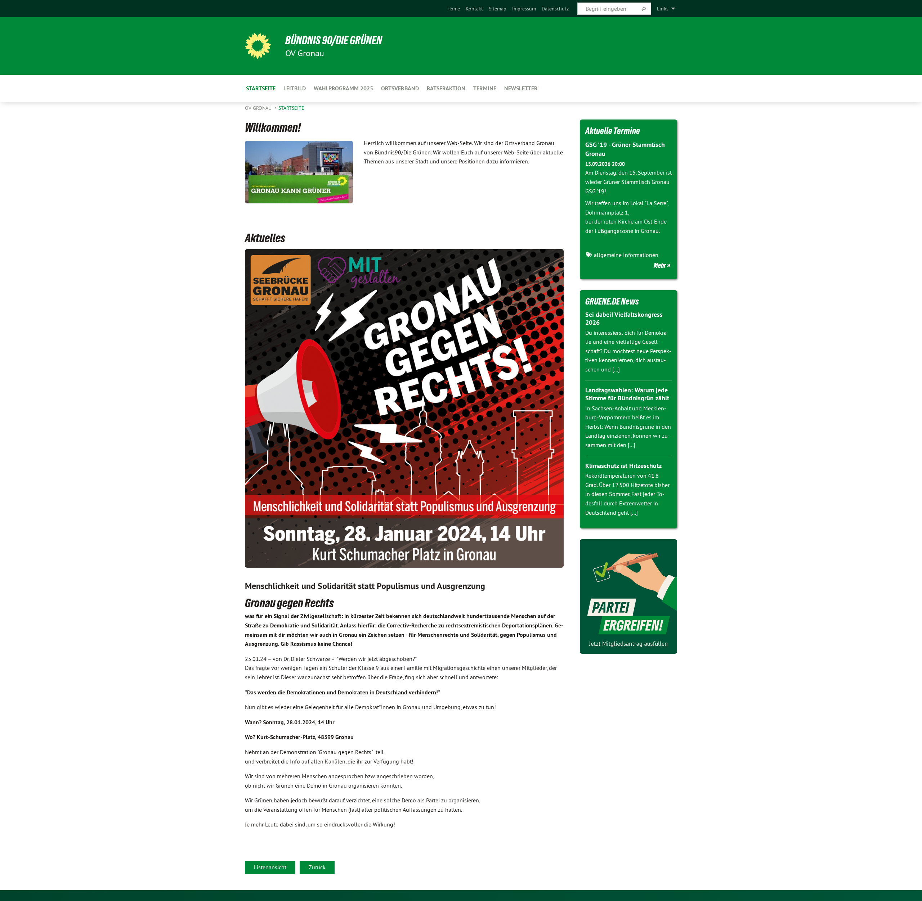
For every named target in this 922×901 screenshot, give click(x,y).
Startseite (291, 108)
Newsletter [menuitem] (521, 88)
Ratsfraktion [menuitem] (446, 88)
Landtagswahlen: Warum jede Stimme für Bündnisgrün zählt (627, 394)
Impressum (524, 8)
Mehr (660, 265)
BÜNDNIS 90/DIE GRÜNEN (333, 40)
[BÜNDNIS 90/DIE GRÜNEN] (258, 46)
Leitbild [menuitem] (294, 88)
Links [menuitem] (662, 8)
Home (453, 8)
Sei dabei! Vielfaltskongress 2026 (624, 318)
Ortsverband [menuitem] (400, 88)
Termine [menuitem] (484, 88)
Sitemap (497, 8)
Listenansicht (270, 867)
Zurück (317, 867)
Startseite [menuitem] (261, 88)
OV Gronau (259, 108)
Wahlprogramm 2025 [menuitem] (343, 88)
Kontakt (474, 8)
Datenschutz (555, 8)
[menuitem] (453, 8)
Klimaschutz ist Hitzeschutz (623, 465)
